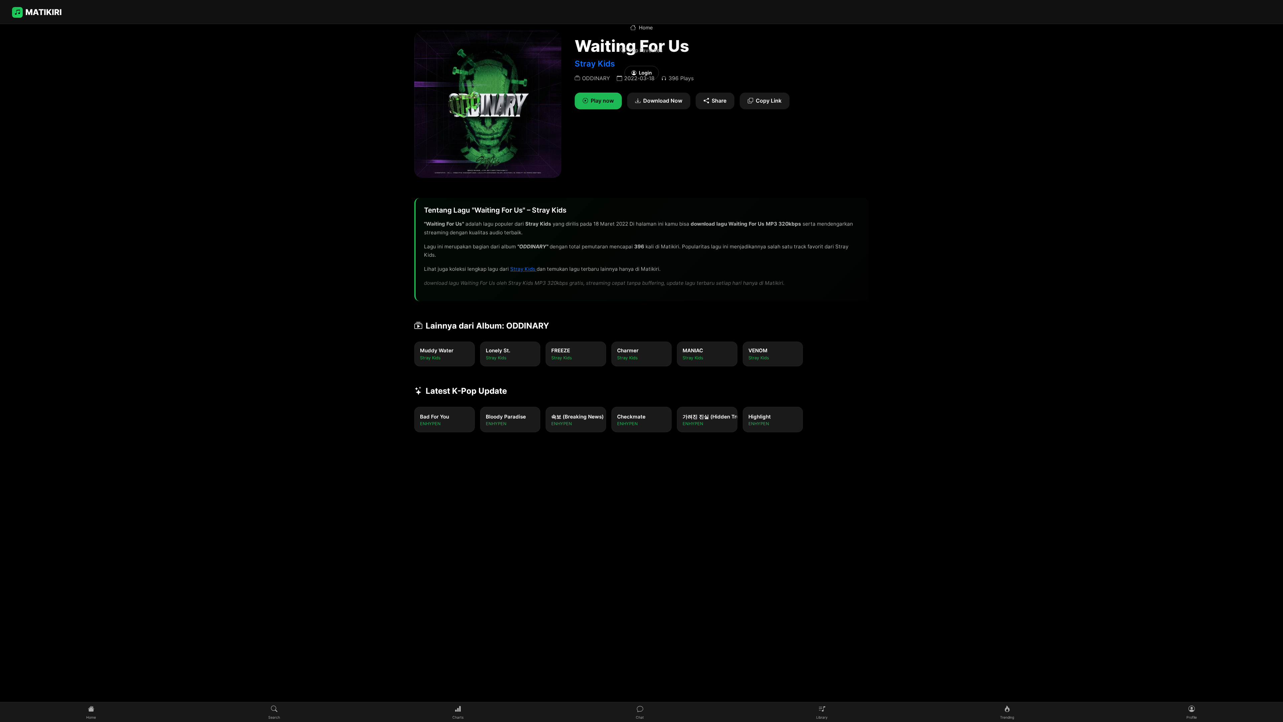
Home (646, 27)
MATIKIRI (43, 12)
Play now (602, 100)
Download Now (662, 100)
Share (719, 100)
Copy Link (768, 100)
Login (645, 73)
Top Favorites (646, 50)
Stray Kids (523, 269)
